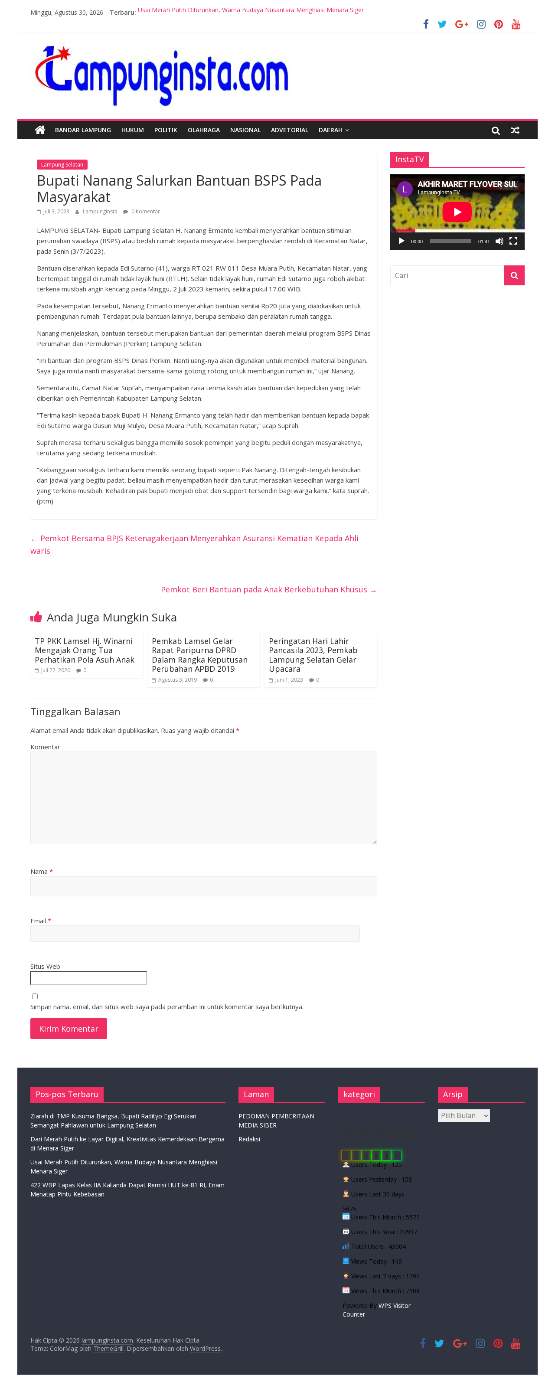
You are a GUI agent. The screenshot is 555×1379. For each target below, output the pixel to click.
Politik (165, 130)
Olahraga (204, 130)
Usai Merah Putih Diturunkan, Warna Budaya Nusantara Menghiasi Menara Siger (251, 12)
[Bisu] (499, 241)
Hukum (132, 130)
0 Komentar (145, 211)
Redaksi (249, 1139)
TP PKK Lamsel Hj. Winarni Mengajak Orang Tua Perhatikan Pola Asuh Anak (84, 650)
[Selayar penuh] (513, 241)
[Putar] (401, 241)
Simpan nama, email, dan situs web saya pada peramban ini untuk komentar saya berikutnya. (167, 1006)
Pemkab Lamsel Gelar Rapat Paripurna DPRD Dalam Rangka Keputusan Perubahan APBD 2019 (200, 655)
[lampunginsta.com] (40, 130)
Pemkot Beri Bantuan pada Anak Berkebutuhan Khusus (269, 589)
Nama (41, 871)
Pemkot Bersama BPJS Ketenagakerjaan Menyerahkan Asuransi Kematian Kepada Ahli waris (194, 544)
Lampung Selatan (62, 164)
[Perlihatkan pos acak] (515, 130)
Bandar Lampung (83, 130)
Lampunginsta (101, 211)
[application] (457, 212)
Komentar (45, 746)
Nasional (245, 130)
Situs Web (45, 966)
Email (40, 920)
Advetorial (289, 130)
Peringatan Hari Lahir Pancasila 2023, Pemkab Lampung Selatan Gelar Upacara (313, 655)
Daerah (331, 130)
